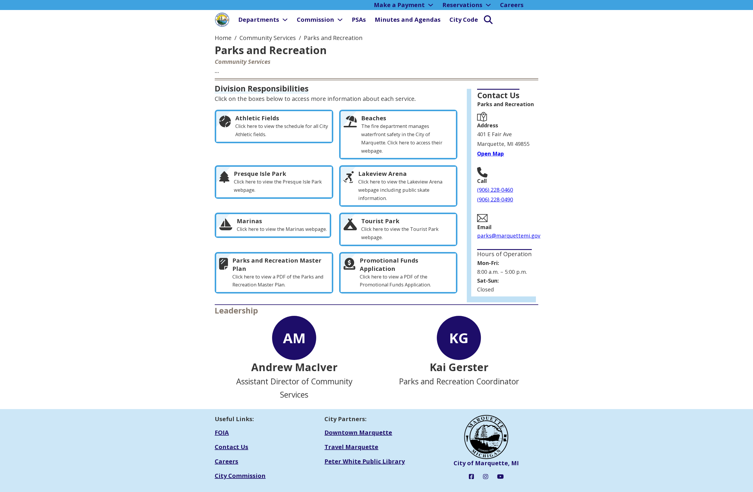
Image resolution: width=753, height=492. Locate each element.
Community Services (267, 38)
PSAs (359, 20)
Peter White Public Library (364, 461)
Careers (512, 5)
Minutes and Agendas (408, 20)
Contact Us (231, 447)
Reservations (462, 5)
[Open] (485, 19)
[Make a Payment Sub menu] (431, 5)
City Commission (240, 476)
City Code (463, 20)
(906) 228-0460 (495, 189)
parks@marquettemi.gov (508, 235)
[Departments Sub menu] (285, 20)
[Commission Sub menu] (340, 20)
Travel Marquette (351, 447)
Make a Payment (399, 5)
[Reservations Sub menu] (488, 5)
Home (223, 38)
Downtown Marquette (358, 432)
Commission (315, 20)
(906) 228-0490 (495, 199)
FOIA (222, 432)
